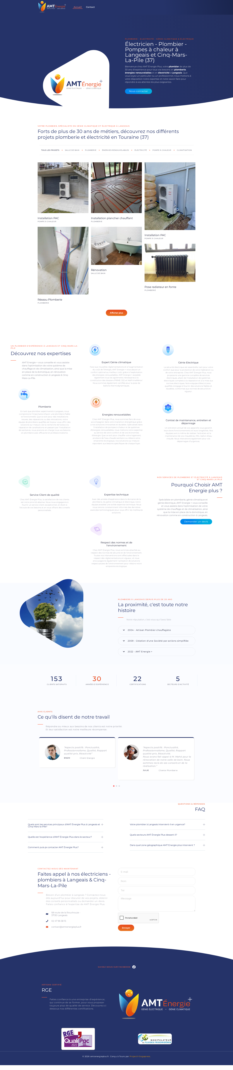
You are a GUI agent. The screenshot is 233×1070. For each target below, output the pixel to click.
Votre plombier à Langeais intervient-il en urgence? (157, 824)
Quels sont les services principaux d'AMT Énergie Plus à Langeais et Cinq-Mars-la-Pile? (64, 825)
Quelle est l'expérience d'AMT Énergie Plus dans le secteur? (60, 837)
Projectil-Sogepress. (140, 1056)
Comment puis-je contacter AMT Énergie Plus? (53, 847)
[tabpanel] (77, 753)
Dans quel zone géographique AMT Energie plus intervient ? (162, 845)
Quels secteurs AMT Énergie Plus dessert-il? (153, 835)
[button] (156, 630)
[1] (113, 786)
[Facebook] (134, 967)
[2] (116, 786)
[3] (119, 786)
